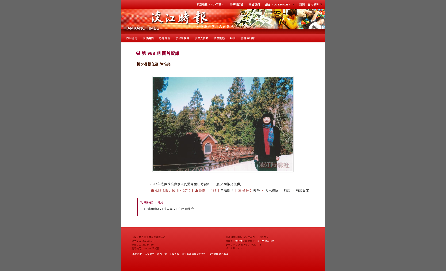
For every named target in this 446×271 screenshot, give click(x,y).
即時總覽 (131, 38)
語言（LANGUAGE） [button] (278, 4)
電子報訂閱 (237, 4)
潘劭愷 (239, 240)
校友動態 (219, 38)
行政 (287, 190)
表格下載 (162, 253)
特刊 (233, 38)
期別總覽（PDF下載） (210, 4)
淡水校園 (272, 190)
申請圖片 (227, 190)
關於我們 (254, 4)
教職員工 (302, 190)
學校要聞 (148, 38)
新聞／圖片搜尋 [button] (309, 4)
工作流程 (174, 253)
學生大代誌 (202, 38)
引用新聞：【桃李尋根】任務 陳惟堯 (170, 209)
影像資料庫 (248, 38)
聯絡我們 (137, 253)
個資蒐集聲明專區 (218, 253)
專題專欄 (164, 38)
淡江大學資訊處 (265, 240)
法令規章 (150, 253)
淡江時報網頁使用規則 (194, 253)
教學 (256, 190)
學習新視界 (182, 38)
